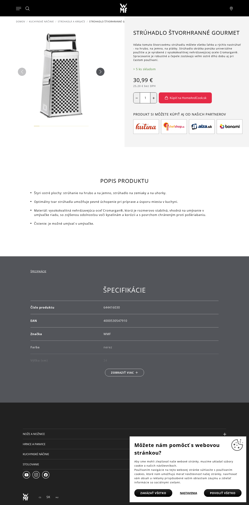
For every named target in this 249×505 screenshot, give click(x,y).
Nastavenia (188, 493)
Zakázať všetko (153, 493)
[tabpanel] (124, 331)
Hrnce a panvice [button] (34, 444)
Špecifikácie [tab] (38, 271)
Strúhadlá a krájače (71, 21)
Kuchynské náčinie (41, 21)
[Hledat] (27, 8)
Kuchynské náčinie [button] (36, 454)
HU (57, 497)
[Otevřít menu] (18, 8)
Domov (20, 21)
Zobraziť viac (122, 372)
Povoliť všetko (223, 493)
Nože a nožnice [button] (34, 434)
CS (40, 497)
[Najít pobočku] (231, 8)
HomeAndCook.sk (185, 117)
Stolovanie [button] (31, 464)
